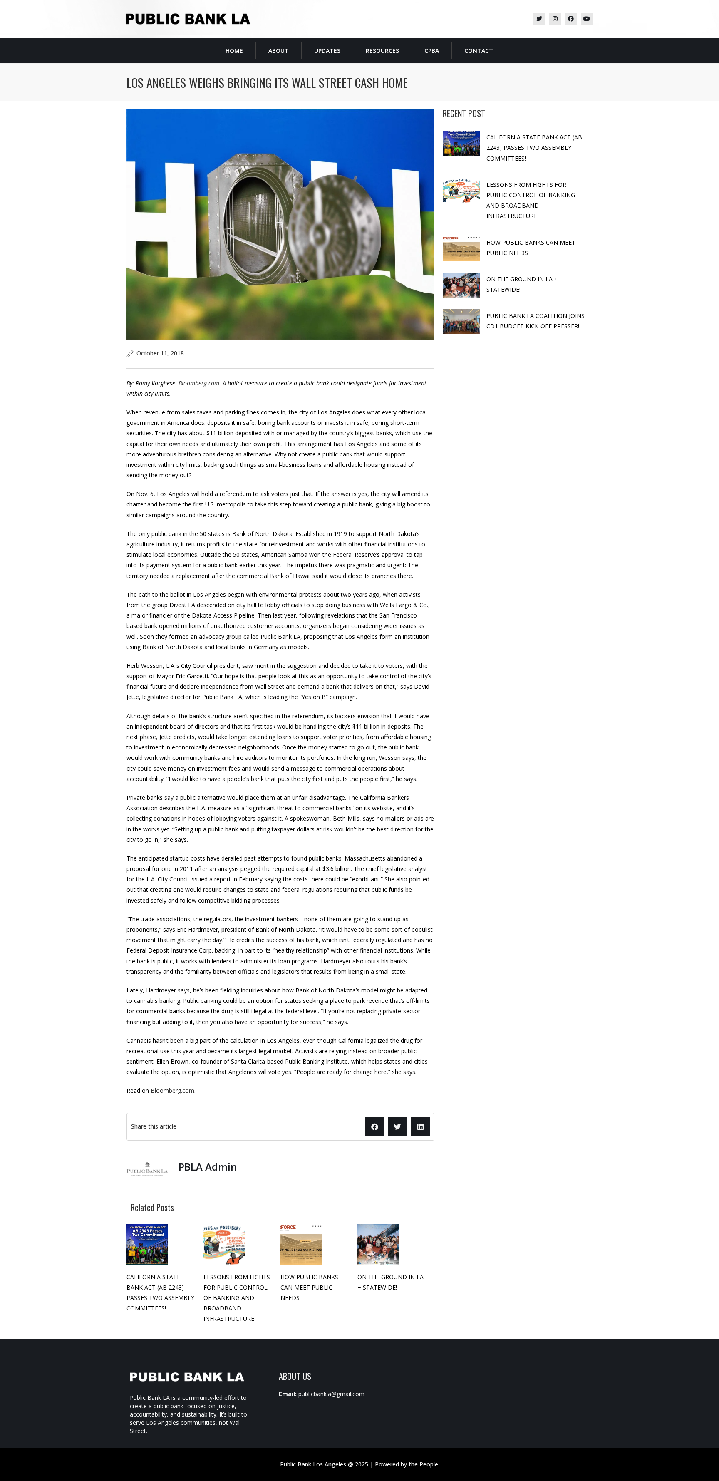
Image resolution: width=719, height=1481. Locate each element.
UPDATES (327, 51)
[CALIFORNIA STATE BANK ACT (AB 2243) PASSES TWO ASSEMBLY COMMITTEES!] (147, 1244)
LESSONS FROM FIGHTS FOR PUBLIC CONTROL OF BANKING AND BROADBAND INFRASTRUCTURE (236, 1298)
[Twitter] (539, 19)
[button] (374, 1126)
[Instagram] (555, 19)
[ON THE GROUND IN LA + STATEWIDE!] (378, 1244)
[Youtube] (587, 19)
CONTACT (478, 51)
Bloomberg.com (199, 383)
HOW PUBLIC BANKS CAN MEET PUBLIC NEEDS (309, 1287)
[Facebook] (571, 19)
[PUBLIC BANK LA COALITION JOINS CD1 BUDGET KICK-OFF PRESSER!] (461, 321)
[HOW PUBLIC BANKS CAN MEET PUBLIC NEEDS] (301, 1244)
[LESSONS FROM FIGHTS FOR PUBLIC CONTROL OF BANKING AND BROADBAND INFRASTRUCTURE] (224, 1244)
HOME (234, 51)
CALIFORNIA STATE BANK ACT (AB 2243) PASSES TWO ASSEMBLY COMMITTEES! (534, 147)
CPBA (431, 51)
